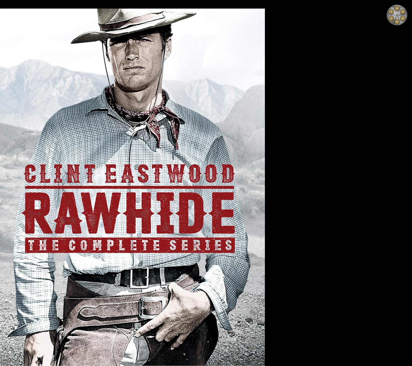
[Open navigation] (397, 15)
